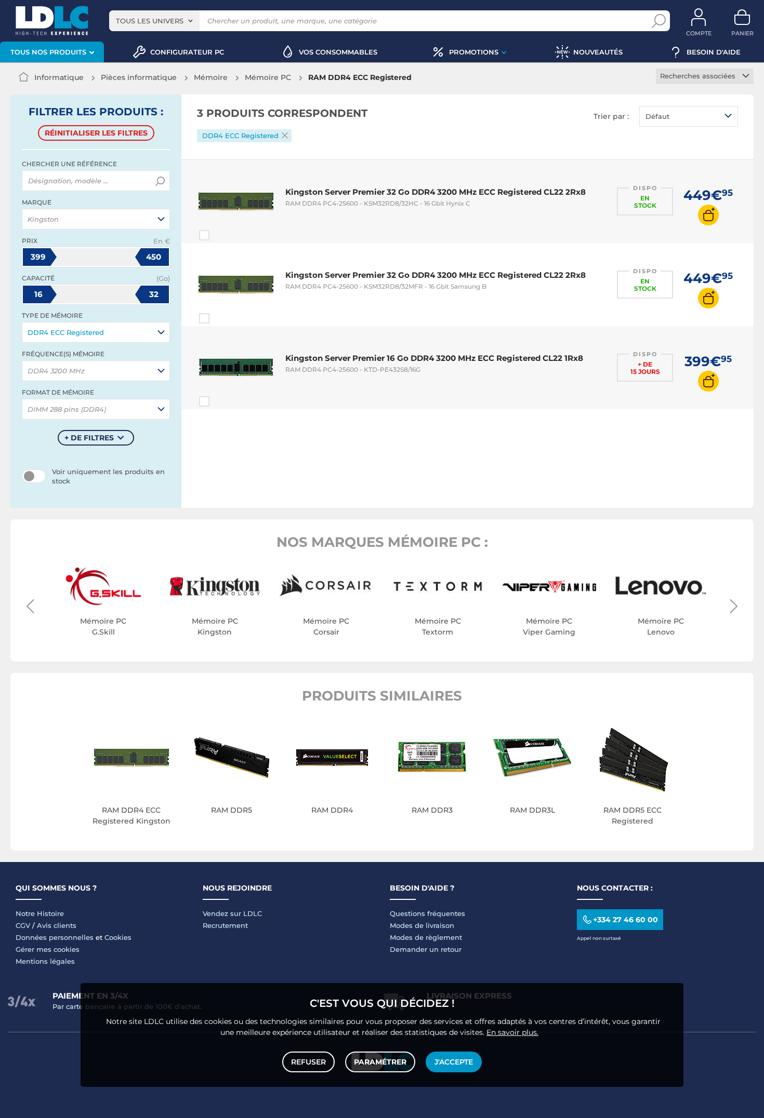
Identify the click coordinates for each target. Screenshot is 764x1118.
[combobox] (154, 20)
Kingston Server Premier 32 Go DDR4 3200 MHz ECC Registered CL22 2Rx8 (435, 192)
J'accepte (453, 1062)
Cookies (117, 937)
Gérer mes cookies (48, 949)
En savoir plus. (512, 1032)
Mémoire (211, 77)
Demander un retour (426, 949)
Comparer (223, 235)
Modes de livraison (422, 925)
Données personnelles (55, 937)
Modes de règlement (426, 937)
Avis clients (56, 925)
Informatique (59, 77)
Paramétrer (380, 1062)
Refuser (308, 1062)
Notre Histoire (40, 913)
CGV (23, 925)
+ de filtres (89, 437)
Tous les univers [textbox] (149, 21)
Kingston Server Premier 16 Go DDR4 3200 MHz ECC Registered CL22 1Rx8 (434, 358)
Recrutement (225, 925)
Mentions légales (45, 961)
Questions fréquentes (427, 913)
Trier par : (611, 116)
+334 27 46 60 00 (625, 919)
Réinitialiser (96, 133)
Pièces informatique (139, 77)
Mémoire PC (268, 77)
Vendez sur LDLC (232, 913)
